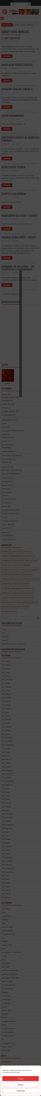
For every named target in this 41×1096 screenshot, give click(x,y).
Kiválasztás (20, 1091)
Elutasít (20, 1085)
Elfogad (20, 1079)
